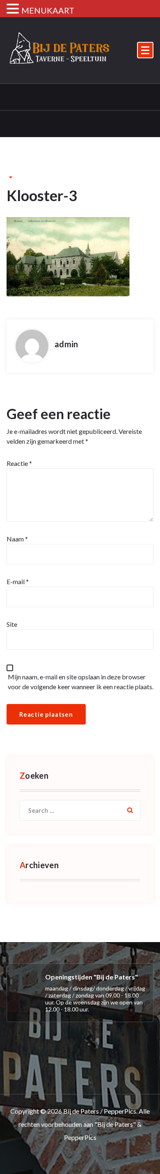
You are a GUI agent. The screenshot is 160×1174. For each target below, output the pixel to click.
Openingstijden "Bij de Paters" (91, 977)
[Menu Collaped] (145, 50)
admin (66, 344)
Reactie (19, 463)
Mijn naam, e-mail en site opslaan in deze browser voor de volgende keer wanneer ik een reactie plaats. (80, 681)
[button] (14, 9)
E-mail (18, 581)
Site (12, 624)
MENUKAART (47, 10)
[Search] (130, 810)
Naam (17, 539)
